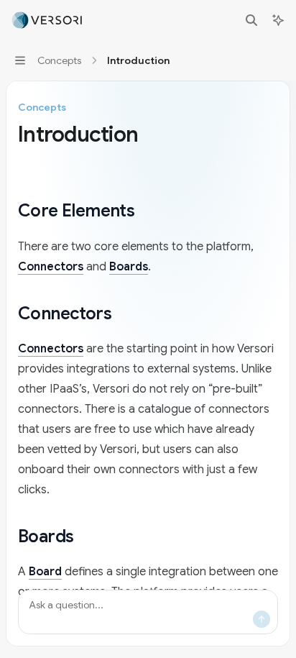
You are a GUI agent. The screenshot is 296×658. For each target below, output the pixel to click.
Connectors (50, 267)
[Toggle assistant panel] (278, 20)
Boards (128, 267)
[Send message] (261, 619)
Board (45, 572)
